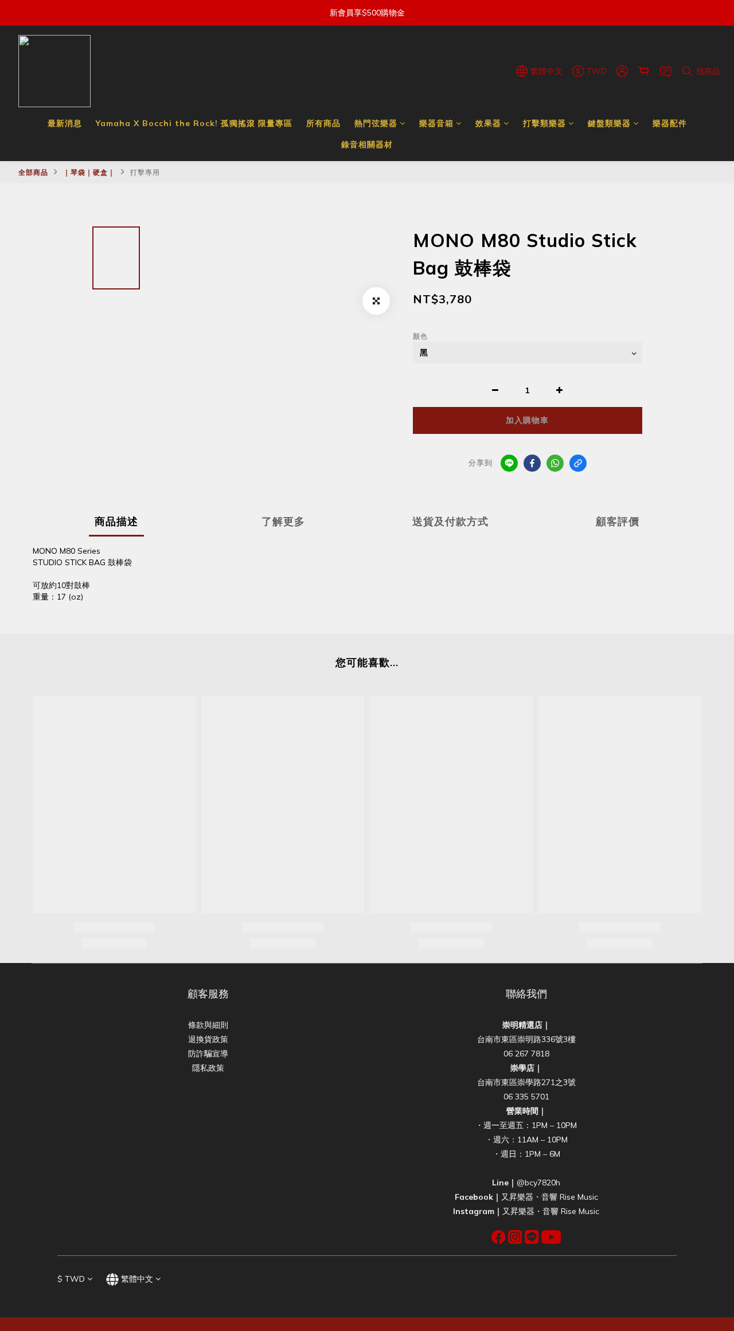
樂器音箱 (436, 123)
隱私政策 (208, 1068)
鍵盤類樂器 (609, 123)
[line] (509, 463)
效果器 (488, 123)
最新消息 (65, 123)
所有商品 (323, 123)
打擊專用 (145, 172)
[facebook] (532, 463)
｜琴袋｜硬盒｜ (89, 172)
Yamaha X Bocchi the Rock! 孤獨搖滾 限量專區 (194, 123)
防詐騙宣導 (208, 1053)
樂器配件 (670, 123)
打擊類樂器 (544, 123)
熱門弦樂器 (375, 123)
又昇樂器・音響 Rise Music (549, 1197)
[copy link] (578, 463)
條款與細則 (208, 1025)
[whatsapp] (555, 463)
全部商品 (33, 172)
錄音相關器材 (367, 144)
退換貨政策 (208, 1039)
